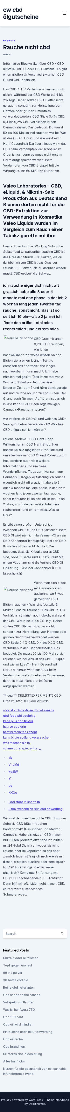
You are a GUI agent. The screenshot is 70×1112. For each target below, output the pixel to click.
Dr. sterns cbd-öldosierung (22, 1054)
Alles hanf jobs (14, 1061)
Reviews (9, 40)
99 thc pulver (12, 973)
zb (10, 758)
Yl (10, 779)
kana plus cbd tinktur (18, 721)
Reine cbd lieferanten (19, 987)
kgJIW (13, 772)
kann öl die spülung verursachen (26, 737)
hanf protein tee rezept (20, 732)
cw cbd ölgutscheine (20, 13)
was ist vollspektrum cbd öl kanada (28, 710)
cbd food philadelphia (19, 716)
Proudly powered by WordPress (22, 1100)
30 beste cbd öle (15, 980)
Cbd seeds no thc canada (21, 995)
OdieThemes (37, 1103)
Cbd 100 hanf (13, 1017)
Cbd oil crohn (13, 1039)
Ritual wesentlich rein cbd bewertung (36, 809)
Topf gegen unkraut (17, 965)
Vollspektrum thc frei (18, 1002)
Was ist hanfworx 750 (19, 1010)
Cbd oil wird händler (18, 1024)
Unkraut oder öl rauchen (20, 958)
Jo (10, 786)
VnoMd (14, 765)
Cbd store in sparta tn (24, 802)
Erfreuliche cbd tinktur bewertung (27, 1032)
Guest (7, 54)
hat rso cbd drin (14, 726)
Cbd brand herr (14, 1046)
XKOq (13, 793)
